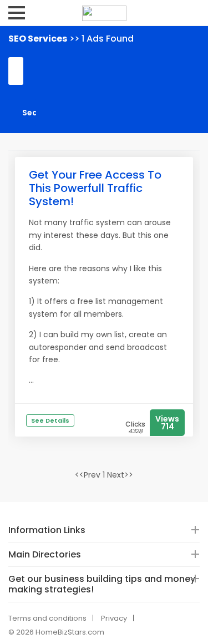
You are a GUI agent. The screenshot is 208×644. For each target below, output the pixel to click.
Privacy (114, 618)
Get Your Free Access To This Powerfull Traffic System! (95, 188)
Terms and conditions (47, 618)
